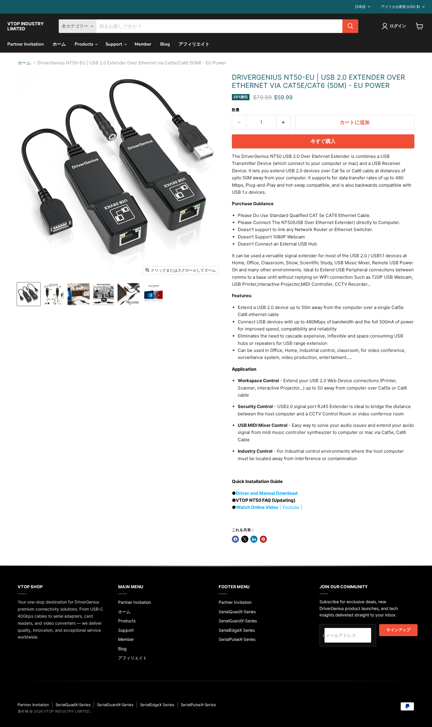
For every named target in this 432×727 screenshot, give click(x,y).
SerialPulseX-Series (237, 639)
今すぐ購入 (323, 141)
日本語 (360, 6)
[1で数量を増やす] (284, 122)
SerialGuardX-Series (238, 620)
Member (143, 44)
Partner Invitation (25, 44)
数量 (236, 110)
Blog (165, 44)
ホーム (59, 44)
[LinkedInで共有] (253, 539)
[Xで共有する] (244, 539)
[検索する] (350, 26)
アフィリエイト (194, 44)
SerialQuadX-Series (237, 611)
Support (114, 44)
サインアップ (398, 630)
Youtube (290, 507)
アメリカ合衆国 (400, 6)
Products (84, 44)
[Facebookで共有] (235, 539)
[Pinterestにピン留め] (263, 539)
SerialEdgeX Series (237, 630)
